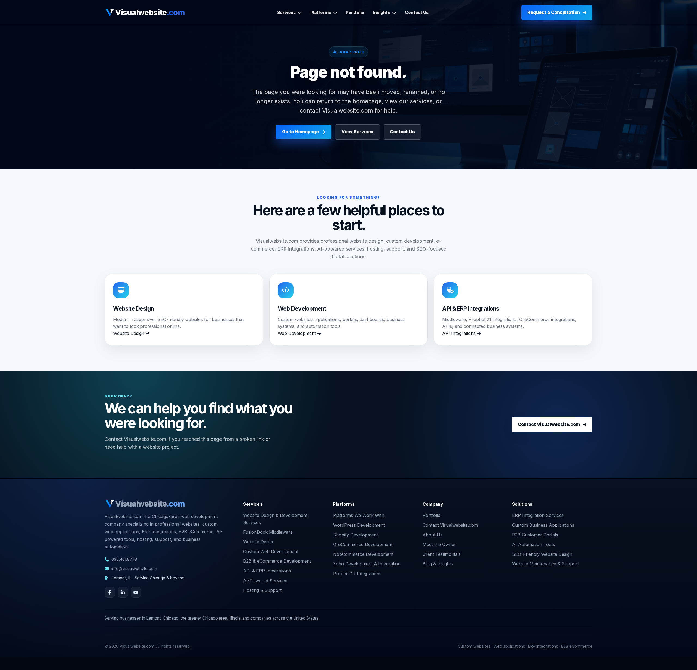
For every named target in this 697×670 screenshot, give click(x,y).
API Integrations (459, 333)
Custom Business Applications (543, 525)
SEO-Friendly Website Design (542, 554)
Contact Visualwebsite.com (549, 424)
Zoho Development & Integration (367, 563)
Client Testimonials (442, 554)
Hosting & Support (262, 590)
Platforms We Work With (358, 515)
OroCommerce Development (362, 544)
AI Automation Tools (533, 544)
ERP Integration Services (538, 515)
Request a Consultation (553, 12)
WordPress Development (359, 525)
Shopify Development (355, 535)
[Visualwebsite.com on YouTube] (136, 592)
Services (286, 12)
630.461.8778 (124, 559)
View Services (357, 131)
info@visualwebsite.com (134, 568)
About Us (432, 535)
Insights (381, 12)
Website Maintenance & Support (545, 563)
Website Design (129, 333)
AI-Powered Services (265, 580)
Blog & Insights (438, 563)
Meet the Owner (439, 544)
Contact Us (417, 12)
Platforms (320, 12)
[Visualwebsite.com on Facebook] (110, 592)
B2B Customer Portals (535, 535)
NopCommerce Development (363, 554)
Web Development (297, 333)
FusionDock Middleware (268, 532)
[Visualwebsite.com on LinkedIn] (123, 592)
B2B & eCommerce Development (277, 561)
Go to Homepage (300, 131)
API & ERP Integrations (267, 571)
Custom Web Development (270, 551)
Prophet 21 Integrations (357, 573)
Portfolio (355, 12)
